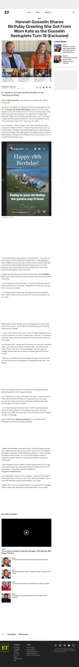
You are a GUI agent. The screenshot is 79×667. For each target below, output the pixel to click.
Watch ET (48, 12)
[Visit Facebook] (55, 645)
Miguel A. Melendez (10, 87)
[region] (26, 54)
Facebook (17, 648)
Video (38, 12)
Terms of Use (30, 648)
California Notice (31, 653)
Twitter (16, 651)
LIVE (29, 12)
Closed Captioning (32, 651)
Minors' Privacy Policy (33, 655)
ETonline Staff (18, 659)
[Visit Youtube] (69, 645)
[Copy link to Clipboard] (50, 87)
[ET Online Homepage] (7, 12)
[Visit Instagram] (64, 645)
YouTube (16, 653)
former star (18, 109)
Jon (3, 100)
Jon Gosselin (11, 634)
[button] (26, 532)
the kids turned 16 (23, 419)
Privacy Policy (31, 649)
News (39, 18)
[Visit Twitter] (60, 645)
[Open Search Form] (73, 13)
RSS (15, 661)
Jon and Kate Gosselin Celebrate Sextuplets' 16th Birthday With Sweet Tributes (26, 552)
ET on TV (16, 655)
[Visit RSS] (73, 645)
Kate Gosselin (13, 100)
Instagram (17, 649)
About (16, 657)
